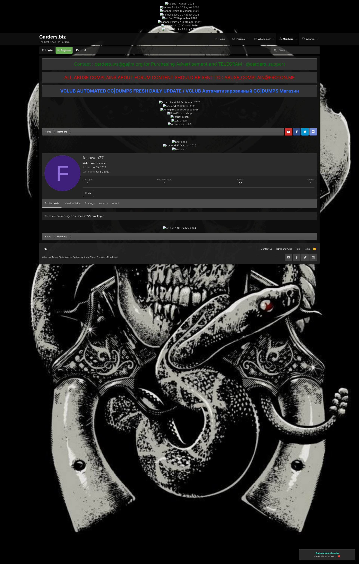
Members (288, 39)
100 (239, 183)
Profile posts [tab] (52, 203)
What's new (264, 39)
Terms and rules (284, 248)
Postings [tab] (90, 203)
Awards (310, 39)
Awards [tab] (103, 203)
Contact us (266, 248)
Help (297, 248)
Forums (241, 39)
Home (222, 39)
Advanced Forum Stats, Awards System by (80, 257)
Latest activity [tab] (72, 203)
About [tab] (115, 203)
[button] (248, 39)
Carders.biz (332, 556)
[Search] (85, 50)
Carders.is (319, 556)
